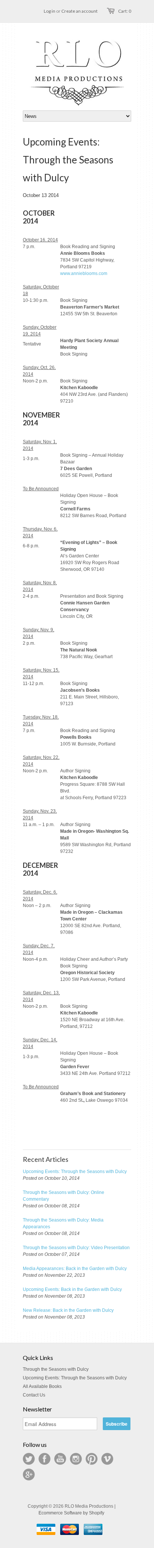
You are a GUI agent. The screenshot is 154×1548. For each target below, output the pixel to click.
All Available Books (42, 1386)
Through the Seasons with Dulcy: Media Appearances (63, 1223)
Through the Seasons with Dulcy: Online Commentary (63, 1196)
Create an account (79, 11)
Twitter (29, 1459)
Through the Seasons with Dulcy (56, 1369)
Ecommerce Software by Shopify (71, 1513)
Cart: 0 (124, 11)
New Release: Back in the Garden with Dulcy (68, 1310)
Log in (49, 11)
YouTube (60, 1459)
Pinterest (92, 1459)
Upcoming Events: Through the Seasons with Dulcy (75, 1171)
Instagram (76, 1459)
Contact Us (34, 1395)
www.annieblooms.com (83, 273)
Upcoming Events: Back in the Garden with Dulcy (72, 1289)
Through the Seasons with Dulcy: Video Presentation (76, 1247)
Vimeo (107, 1459)
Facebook (44, 1459)
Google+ (29, 1474)
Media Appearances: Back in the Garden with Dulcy (75, 1268)
